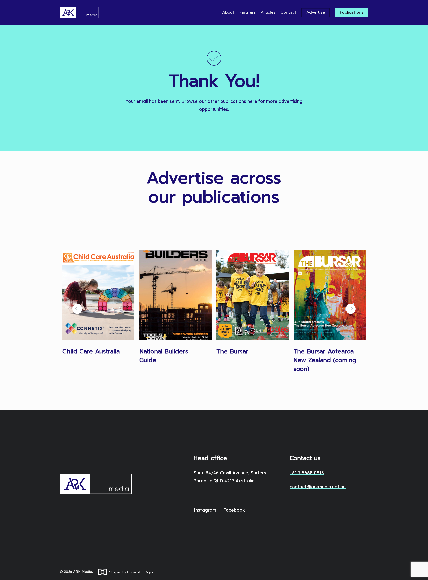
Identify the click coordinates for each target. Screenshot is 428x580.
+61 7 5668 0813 (307, 473)
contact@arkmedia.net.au (318, 487)
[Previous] (77, 309)
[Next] (351, 309)
